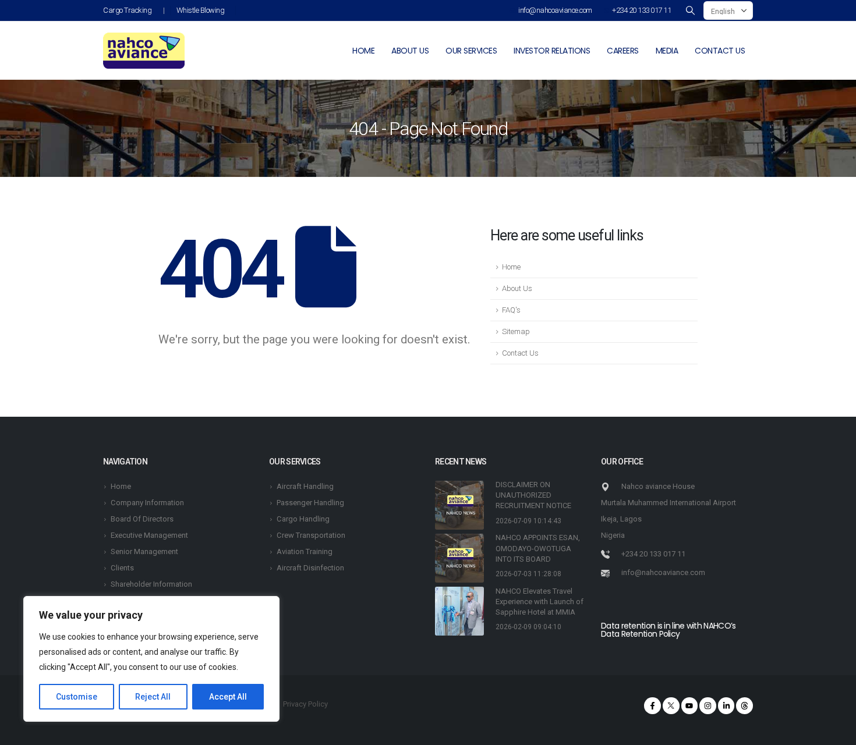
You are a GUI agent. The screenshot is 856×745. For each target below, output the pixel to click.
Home (363, 50)
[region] (151, 659)
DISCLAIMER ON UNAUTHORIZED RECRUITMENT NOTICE (533, 495)
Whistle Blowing (200, 10)
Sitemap (516, 331)
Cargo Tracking (127, 10)
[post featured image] (459, 505)
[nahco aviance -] (144, 51)
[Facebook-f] (652, 705)
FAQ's (511, 310)
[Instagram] (707, 705)
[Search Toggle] (690, 10)
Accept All (228, 696)
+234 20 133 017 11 (641, 10)
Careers (623, 50)
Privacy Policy (305, 704)
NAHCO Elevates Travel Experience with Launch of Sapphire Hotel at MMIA (539, 601)
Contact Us (520, 353)
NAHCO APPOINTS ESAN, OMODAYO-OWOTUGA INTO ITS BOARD (538, 548)
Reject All (153, 696)
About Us (517, 288)
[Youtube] (689, 705)
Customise (76, 696)
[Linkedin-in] (726, 705)
